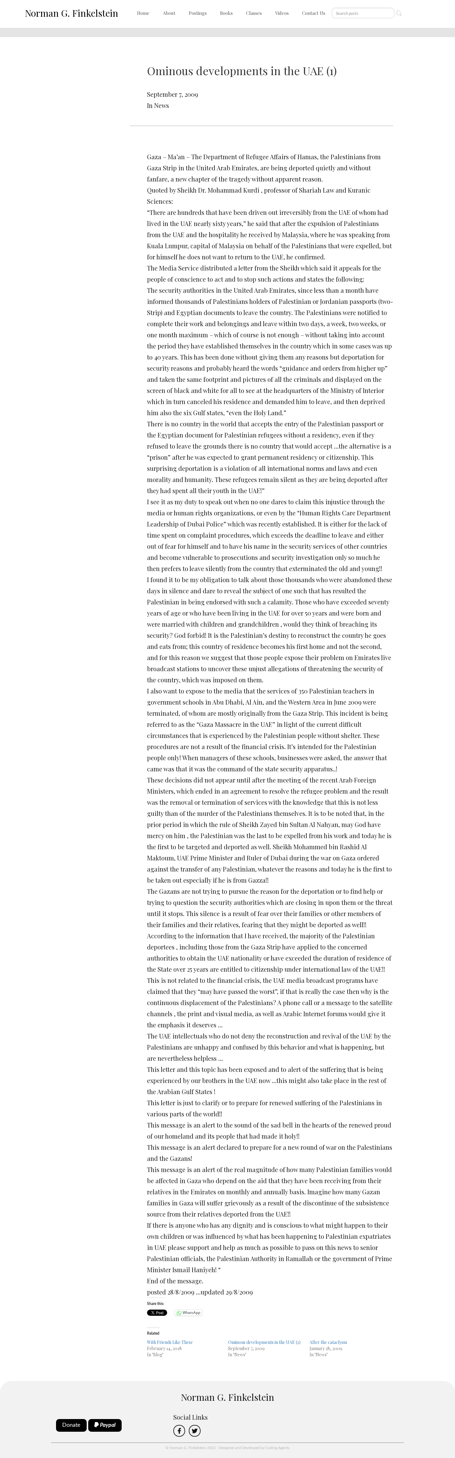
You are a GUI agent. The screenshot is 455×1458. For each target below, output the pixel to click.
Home (143, 13)
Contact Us (313, 13)
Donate (71, 1425)
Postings (198, 13)
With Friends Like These (170, 1342)
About (169, 13)
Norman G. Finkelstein (71, 13)
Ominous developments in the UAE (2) (264, 1342)
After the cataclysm (328, 1342)
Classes (254, 13)
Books (226, 13)
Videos (282, 13)
